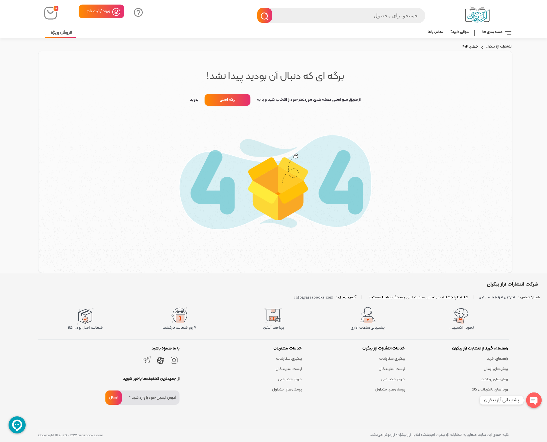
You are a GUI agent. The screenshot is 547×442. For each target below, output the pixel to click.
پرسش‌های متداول (390, 389)
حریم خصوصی (393, 379)
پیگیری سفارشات (392, 359)
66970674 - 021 (497, 297)
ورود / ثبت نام (98, 11)
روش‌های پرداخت (494, 379)
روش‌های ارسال (496, 369)
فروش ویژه (61, 32)
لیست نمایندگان (392, 369)
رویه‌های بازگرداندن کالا (490, 389)
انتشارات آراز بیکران (499, 47)
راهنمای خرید (497, 359)
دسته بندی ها (492, 32)
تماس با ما (435, 32)
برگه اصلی (227, 100)
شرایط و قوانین (496, 400)
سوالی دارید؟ (138, 12)
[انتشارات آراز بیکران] (511, 284)
